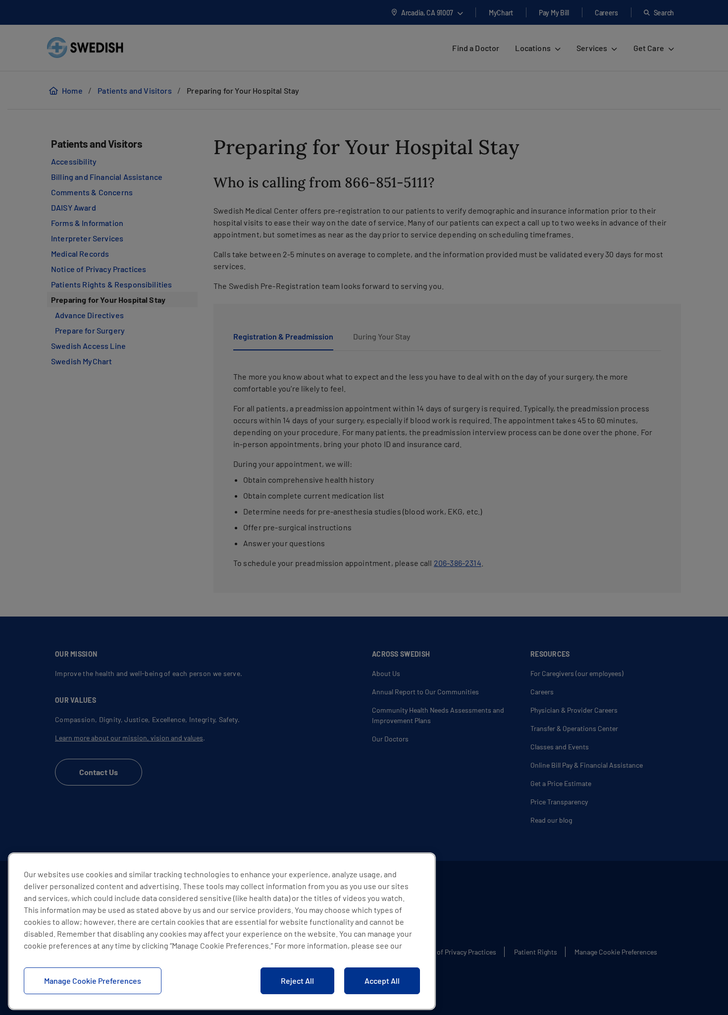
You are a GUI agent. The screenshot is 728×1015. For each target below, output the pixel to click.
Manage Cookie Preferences (92, 980)
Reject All (297, 980)
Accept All (382, 980)
